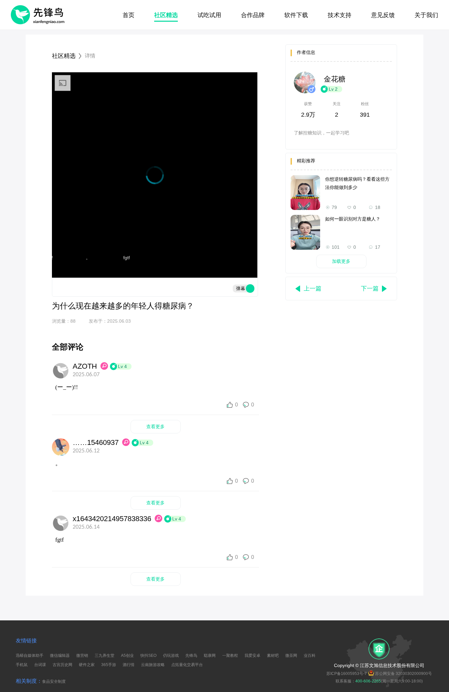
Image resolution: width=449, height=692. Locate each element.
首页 (128, 15)
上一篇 (312, 288)
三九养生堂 (104, 655)
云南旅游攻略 (153, 664)
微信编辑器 (60, 655)
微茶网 (291, 655)
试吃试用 (209, 15)
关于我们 (426, 15)
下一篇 (370, 288)
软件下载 (296, 15)
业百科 (310, 655)
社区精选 (166, 15)
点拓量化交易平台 (187, 664)
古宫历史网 (62, 664)
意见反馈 (383, 15)
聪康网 (210, 655)
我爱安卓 (252, 655)
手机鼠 (22, 664)
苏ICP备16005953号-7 (346, 673)
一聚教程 (230, 655)
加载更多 (341, 261)
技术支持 (339, 15)
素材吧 (273, 655)
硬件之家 (87, 664)
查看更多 (155, 426)
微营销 (82, 655)
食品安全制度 (54, 681)
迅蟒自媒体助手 (29, 655)
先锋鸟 (191, 655)
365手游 (108, 664)
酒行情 (128, 664)
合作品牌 (253, 15)
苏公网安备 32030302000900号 (403, 673)
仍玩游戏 (171, 655)
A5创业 (127, 655)
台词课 (40, 664)
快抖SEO (148, 655)
